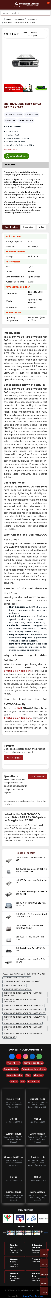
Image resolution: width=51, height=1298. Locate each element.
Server (8, 19)
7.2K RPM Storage (11, 981)
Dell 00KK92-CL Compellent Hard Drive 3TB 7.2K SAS (31, 915)
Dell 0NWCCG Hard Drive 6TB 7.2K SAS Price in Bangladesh (23, 994)
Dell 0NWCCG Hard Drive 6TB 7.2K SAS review (23, 1033)
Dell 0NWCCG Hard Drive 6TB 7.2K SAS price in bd (24, 1013)
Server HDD (19, 19)
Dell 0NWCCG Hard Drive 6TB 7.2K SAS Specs (22, 1023)
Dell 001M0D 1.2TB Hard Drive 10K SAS (30, 858)
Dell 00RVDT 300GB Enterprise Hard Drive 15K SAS (30, 926)
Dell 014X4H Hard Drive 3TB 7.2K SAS (30, 949)
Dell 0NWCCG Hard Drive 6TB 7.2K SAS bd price (23, 1005)
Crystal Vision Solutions (33, 1296)
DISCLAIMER (9, 164)
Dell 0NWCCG (9, 1037)
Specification (11, 227)
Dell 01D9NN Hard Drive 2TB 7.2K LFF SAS (30, 960)
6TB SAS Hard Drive (30, 981)
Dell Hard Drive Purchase (14, 985)
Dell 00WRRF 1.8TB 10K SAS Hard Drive (30, 938)
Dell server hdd (16, 974)
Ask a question (37, 776)
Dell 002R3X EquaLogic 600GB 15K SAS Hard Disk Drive (31, 870)
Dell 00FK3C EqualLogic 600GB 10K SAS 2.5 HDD (31, 892)
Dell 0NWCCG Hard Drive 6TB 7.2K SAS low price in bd (24, 1018)
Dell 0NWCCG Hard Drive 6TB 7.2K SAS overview (24, 1009)
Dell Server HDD (33, 19)
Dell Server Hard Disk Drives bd (17, 989)
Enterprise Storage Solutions (17, 978)
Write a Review (13, 757)
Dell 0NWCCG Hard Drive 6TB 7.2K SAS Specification (20, 1000)
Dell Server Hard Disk (36, 974)
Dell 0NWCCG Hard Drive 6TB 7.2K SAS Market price (23, 1028)
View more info (11, 150)
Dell (13, 120)
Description (28, 227)
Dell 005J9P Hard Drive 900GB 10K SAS (31, 881)
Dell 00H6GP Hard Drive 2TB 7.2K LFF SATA (31, 904)
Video (41, 227)
